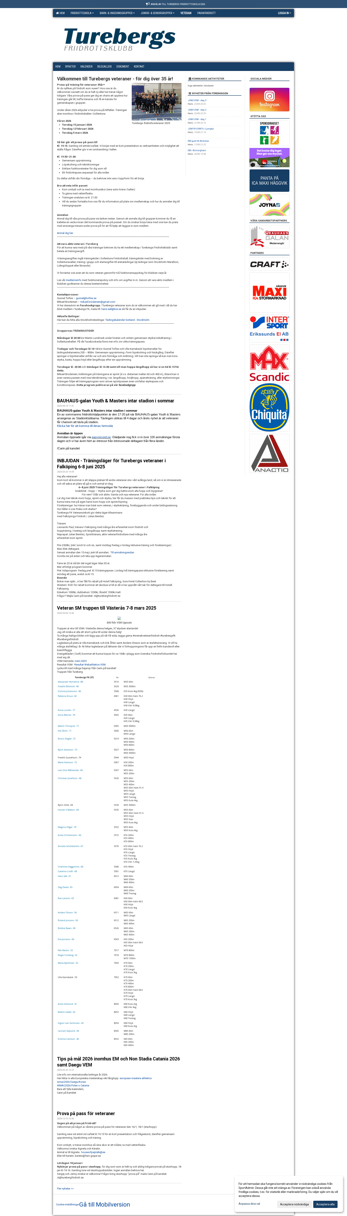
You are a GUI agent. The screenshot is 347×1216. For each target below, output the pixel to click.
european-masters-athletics (136, 1078)
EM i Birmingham (197, 150)
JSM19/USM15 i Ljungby (201, 128)
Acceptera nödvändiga (294, 1204)
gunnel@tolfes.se (86, 298)
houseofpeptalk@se (93, 1152)
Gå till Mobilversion (104, 1204)
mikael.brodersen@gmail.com (98, 301)
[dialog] (289, 1194)
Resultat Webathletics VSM (90, 664)
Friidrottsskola (81, 13)
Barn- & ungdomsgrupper (116, 13)
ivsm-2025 (81, 660)
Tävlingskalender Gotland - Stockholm (127, 319)
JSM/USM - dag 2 (197, 110)
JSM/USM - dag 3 (197, 100)
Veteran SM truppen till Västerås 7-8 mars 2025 (106, 608)
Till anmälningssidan (122, 552)
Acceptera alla (325, 1204)
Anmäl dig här (65, 233)
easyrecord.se (101, 437)
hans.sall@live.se (111, 309)
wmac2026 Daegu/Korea (71, 1081)
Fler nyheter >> (65, 1188)
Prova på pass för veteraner (86, 1113)
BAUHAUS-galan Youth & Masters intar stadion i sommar (115, 401)
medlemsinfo (73, 280)
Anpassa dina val (249, 1203)
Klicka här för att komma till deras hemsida (85, 426)
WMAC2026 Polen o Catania (73, 1085)
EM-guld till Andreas (198, 141)
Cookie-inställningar (67, 1204)
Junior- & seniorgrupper (156, 13)
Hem (61, 13)
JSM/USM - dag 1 (197, 119)
